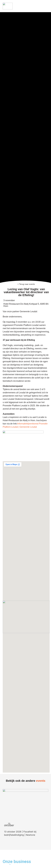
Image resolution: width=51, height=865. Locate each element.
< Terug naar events (26, 284)
